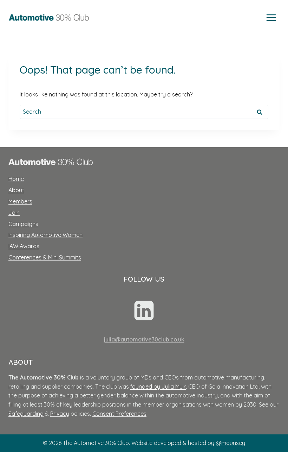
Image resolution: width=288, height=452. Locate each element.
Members (20, 201)
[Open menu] (271, 17)
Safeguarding (26, 413)
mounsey (233, 442)
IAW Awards (23, 246)
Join (14, 212)
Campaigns (23, 223)
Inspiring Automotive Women (45, 234)
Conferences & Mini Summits (44, 257)
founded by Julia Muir (158, 386)
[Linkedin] (144, 310)
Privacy (59, 413)
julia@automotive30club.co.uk (144, 339)
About (16, 190)
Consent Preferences (119, 413)
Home (16, 178)
